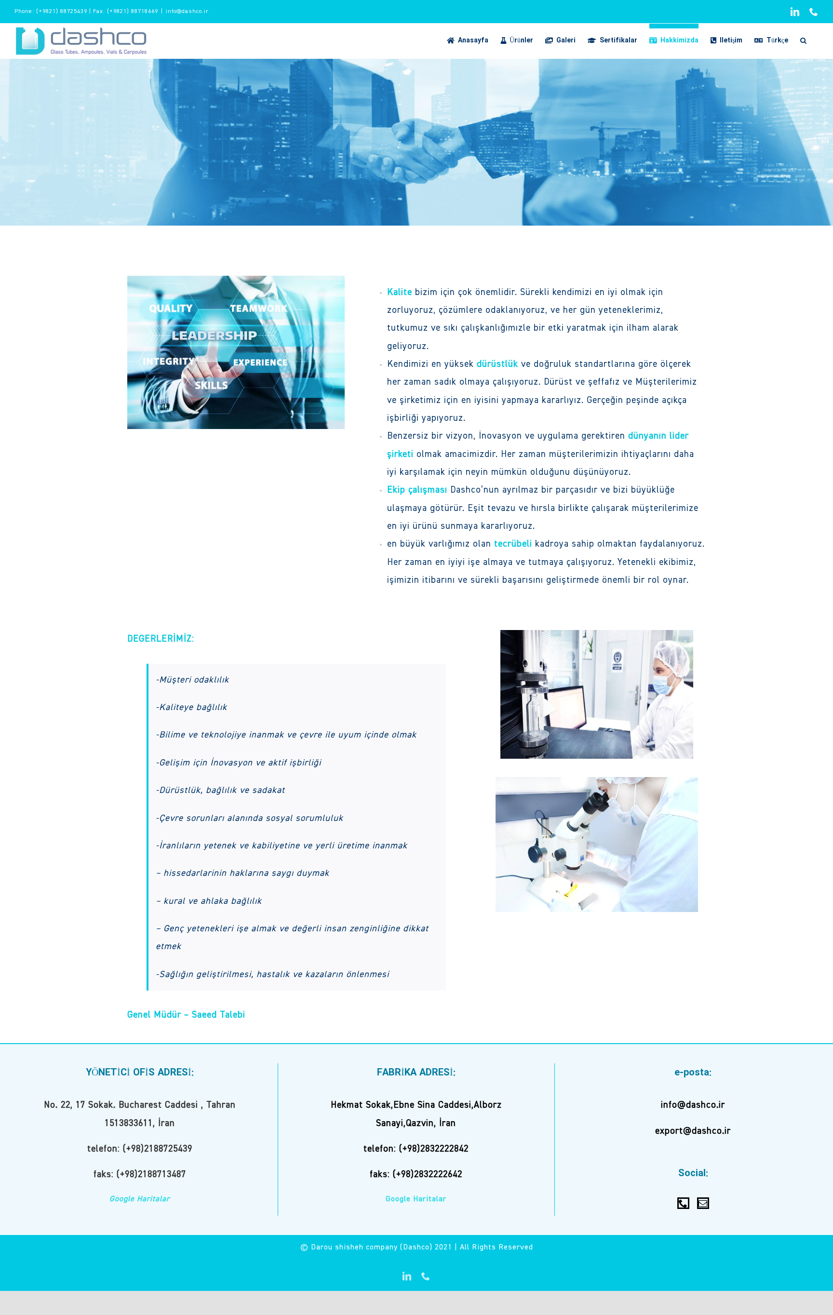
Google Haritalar (139, 1199)
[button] (803, 38)
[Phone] (683, 1203)
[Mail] (703, 1203)
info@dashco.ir (187, 11)
